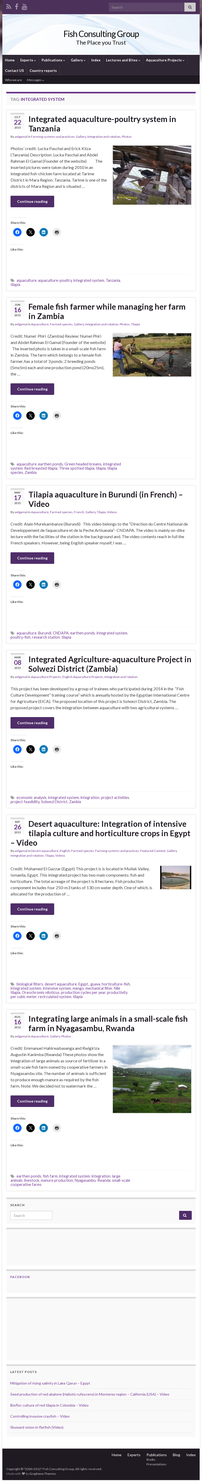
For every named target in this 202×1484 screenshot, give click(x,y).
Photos (127, 137)
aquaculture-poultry (55, 280)
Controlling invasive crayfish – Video (40, 1416)
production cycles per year (83, 992)
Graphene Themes (42, 1474)
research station (46, 637)
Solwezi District (54, 801)
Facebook (20, 1277)
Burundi (44, 633)
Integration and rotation (103, 137)
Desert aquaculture (44, 851)
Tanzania (113, 280)
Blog (176, 1455)
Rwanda (103, 1180)
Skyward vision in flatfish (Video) (36, 1427)
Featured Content (152, 851)
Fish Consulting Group (101, 34)
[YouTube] (24, 5)
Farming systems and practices (53, 137)
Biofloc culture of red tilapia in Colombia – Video (49, 1405)
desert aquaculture (61, 984)
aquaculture (27, 280)
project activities (115, 797)
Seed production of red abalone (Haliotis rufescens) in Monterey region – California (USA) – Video (89, 1394)
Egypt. (83, 984)
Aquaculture (40, 324)
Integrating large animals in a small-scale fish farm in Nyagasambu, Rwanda (108, 1023)
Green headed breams (83, 464)
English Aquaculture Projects (82, 677)
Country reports (43, 70)
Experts (27, 60)
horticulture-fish (116, 984)
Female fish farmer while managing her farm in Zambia (107, 311)
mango (78, 988)
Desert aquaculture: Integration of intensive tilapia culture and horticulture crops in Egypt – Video (100, 833)
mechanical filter (98, 988)
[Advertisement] (36, 1328)
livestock (31, 1180)
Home (10, 60)
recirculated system (54, 996)
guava (95, 984)
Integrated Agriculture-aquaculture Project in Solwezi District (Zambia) (109, 663)
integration (89, 797)
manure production (57, 1180)
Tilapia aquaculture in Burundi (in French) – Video (105, 499)
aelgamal (21, 137)
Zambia (31, 472)
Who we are (13, 80)
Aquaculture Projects (164, 60)
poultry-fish (21, 637)
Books (151, 1459)
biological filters (30, 984)
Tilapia (135, 324)
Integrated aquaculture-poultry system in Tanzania (102, 123)
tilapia (15, 284)
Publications (52, 60)
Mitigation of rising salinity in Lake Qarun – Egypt (50, 1383)
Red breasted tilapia (40, 468)
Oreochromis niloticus (40, 992)
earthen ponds (50, 464)
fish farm (50, 1176)
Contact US (14, 70)
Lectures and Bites (122, 60)
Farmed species (61, 324)
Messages (34, 80)
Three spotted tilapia (76, 468)
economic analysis (32, 797)
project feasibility (25, 801)
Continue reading (32, 201)
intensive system (57, 988)
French (79, 512)
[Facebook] (16, 5)
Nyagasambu (85, 1180)
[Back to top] (190, 1472)
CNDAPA (61, 633)
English (65, 851)
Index (95, 60)
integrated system (88, 280)
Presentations (156, 1464)
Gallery (77, 60)
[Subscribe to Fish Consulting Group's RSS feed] (8, 5)
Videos (112, 512)
